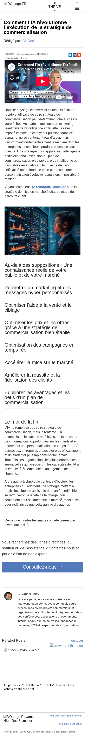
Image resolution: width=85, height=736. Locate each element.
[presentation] (5, 695)
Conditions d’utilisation (69, 724)
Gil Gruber (30, 41)
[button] (70, 55)
